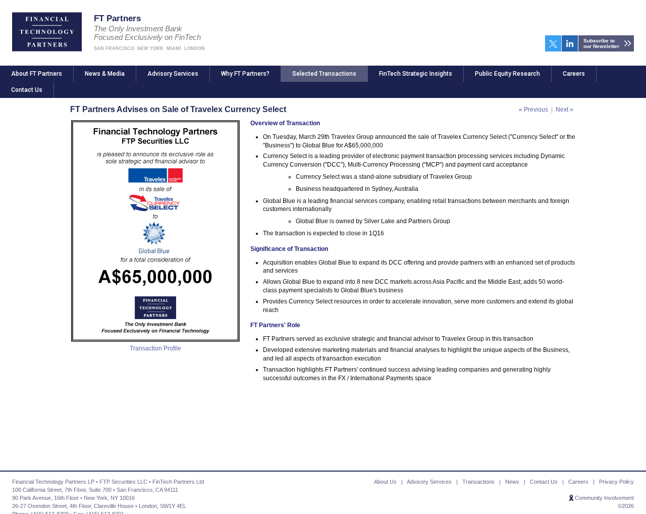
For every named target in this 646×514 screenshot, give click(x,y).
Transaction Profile (155, 348)
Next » (564, 109)
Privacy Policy (616, 482)
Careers (574, 73)
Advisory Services (172, 73)
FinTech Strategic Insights (415, 73)
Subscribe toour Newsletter (601, 43)
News (512, 482)
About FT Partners (36, 73)
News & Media (105, 73)
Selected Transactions (324, 73)
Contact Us (26, 89)
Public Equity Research (507, 73)
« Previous (533, 109)
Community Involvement (604, 498)
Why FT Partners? (245, 73)
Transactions (478, 482)
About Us (385, 482)
